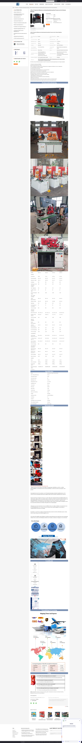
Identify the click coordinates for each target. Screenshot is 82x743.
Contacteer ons (57, 4)
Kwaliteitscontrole (49, 4)
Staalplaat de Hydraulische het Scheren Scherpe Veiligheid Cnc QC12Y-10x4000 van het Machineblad (28, 731)
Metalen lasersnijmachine (18, 24)
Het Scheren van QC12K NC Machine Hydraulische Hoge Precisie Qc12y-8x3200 (41, 735)
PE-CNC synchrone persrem (18, 38)
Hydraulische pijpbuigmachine (18, 28)
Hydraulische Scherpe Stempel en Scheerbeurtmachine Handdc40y (57, 719)
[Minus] (79, 720)
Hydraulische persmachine (18, 36)
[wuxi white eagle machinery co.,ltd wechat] (20, 62)
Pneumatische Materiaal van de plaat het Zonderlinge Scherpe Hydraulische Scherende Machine (28, 736)
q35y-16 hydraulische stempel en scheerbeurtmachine (55, 691)
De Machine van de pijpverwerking (19, 26)
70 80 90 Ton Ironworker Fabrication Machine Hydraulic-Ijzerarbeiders (34, 719)
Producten (31, 4)
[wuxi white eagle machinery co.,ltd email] (15, 62)
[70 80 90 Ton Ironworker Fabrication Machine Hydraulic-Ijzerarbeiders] (33, 714)
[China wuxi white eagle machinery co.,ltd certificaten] (16, 53)
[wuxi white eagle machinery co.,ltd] (18, 4)
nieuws (63, 4)
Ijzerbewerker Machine (17, 20)
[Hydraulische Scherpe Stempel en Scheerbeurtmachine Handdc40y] (57, 714)
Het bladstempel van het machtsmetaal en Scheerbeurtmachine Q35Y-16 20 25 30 (49, 719)
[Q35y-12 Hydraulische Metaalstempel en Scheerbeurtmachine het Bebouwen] (65, 714)
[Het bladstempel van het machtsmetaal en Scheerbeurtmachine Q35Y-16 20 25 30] (49, 714)
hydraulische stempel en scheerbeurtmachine (39, 691)
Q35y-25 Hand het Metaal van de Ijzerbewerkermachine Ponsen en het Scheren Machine (37, 29)
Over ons (36, 4)
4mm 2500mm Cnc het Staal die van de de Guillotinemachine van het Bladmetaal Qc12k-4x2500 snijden (42, 730)
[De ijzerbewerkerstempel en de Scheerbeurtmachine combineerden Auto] (42, 714)
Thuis (27, 4)
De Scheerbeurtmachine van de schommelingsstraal (19, 14)
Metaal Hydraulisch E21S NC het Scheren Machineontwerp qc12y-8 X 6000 (42, 732)
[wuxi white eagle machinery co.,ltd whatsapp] (17, 62)
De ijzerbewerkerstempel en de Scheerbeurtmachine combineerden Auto (42, 719)
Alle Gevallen (68, 4)
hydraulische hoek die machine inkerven (20, 33)
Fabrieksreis (41, 4)
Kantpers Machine (17, 12)
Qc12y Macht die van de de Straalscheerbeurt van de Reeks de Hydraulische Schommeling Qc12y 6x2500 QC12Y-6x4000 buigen (27, 733)
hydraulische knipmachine (18, 18)
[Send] (79, 741)
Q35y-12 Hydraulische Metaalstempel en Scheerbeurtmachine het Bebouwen (65, 719)
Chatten (48, 24)
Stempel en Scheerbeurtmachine (24, 7)
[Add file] (63, 741)
